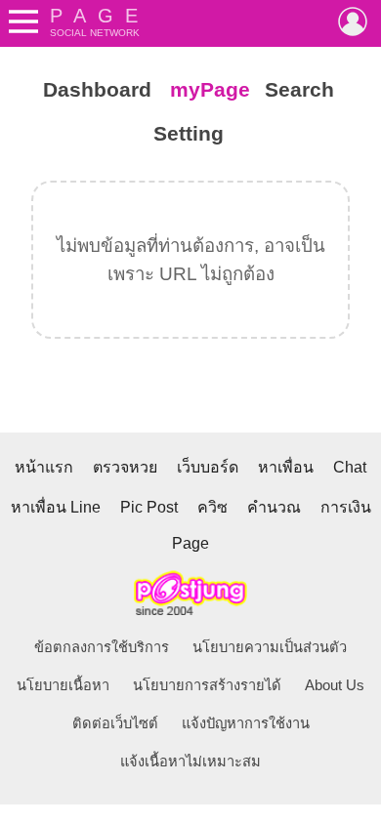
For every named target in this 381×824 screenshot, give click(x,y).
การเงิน (345, 507)
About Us (334, 685)
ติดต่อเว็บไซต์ (115, 723)
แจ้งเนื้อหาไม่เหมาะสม (190, 761)
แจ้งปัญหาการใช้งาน (246, 723)
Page (190, 543)
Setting (188, 133)
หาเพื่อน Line (56, 507)
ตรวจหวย (125, 467)
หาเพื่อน (286, 467)
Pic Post (149, 507)
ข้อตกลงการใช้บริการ (101, 647)
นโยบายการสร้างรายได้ (207, 685)
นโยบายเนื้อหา (63, 685)
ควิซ (212, 507)
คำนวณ (274, 507)
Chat (349, 467)
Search (299, 90)
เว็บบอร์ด (207, 467)
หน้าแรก (44, 467)
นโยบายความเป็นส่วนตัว (269, 647)
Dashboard (97, 90)
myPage (210, 90)
